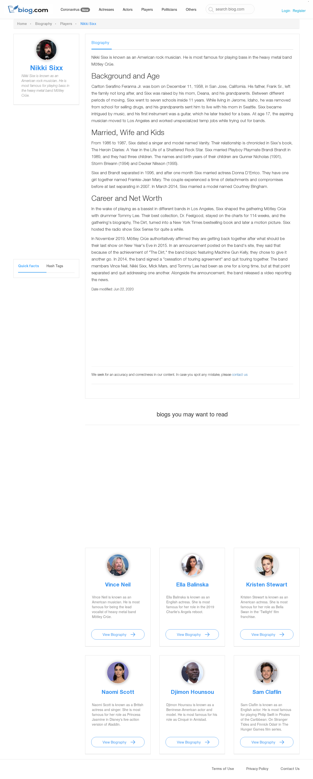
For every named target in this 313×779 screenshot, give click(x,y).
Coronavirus (74, 9)
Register (299, 10)
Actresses (106, 9)
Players (147, 9)
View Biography (114, 634)
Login (286, 10)
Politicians (169, 9)
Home (22, 24)
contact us (239, 375)
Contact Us (290, 769)
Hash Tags (54, 265)
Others (191, 9)
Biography (43, 24)
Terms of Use (223, 769)
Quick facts (28, 266)
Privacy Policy (257, 769)
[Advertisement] (48, 185)
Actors (128, 9)
